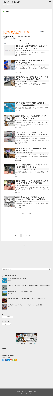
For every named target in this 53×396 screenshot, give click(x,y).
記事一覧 (18, 391)
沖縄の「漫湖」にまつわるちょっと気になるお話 (20, 291)
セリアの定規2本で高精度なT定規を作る (30, 103)
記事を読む (18, 56)
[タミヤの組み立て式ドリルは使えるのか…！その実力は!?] (9, 65)
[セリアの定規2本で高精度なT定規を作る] (9, 107)
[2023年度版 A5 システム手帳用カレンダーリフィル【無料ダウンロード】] (9, 120)
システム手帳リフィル (29, 50)
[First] (15, 235)
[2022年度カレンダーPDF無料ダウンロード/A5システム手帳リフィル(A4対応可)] (9, 201)
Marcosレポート (27, 185)
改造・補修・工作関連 (29, 65)
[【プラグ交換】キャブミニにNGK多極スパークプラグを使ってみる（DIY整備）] (9, 185)
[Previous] (18, 235)
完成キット (26, 81)
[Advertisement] (26, 94)
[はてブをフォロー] (8, 360)
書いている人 (24, 391)
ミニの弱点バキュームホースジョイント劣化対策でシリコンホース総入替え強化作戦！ (29, 285)
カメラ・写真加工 (28, 152)
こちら (34, 343)
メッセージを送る (32, 391)
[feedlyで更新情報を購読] (13, 360)
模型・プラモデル (33, 81)
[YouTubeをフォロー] (11, 360)
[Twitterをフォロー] (3, 360)
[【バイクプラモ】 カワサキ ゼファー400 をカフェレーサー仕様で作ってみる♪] (9, 81)
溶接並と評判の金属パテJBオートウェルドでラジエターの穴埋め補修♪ (25, 305)
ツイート (4, 350)
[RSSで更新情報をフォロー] (16, 360)
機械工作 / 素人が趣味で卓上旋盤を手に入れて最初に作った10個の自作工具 (26, 298)
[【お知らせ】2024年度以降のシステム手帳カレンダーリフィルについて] (9, 50)
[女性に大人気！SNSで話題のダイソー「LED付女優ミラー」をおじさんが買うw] (9, 136)
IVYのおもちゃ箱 (27, 393)
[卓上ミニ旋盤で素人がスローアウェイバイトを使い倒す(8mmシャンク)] (9, 169)
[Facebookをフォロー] (6, 360)
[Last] (38, 235)
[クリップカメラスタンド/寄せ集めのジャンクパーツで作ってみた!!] (9, 153)
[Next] (35, 235)
